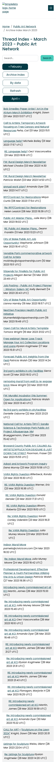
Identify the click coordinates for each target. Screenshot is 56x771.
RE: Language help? (16, 151)
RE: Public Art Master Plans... (21, 228)
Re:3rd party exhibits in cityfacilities (24, 410)
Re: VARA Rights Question (22, 516)
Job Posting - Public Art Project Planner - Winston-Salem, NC (27, 287)
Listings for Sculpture (16, 744)
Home (6, 26)
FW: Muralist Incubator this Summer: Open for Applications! (25, 397)
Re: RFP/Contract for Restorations (25, 207)
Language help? (13, 141)
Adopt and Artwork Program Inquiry (25, 464)
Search (47, 58)
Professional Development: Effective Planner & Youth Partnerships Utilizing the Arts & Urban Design (26, 573)
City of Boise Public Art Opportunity (25, 300)
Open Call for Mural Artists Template (26, 328)
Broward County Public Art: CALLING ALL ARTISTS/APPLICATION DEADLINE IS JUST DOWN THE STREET (27, 449)
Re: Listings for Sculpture (19, 754)
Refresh (15, 91)
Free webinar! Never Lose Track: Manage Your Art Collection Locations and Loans (26, 342)
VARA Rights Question (16, 474)
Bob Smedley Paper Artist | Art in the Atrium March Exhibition (25, 110)
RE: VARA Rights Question (19, 485)
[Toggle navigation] (51, 8)
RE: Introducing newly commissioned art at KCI (24, 703)
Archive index (15, 75)
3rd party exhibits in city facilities (23, 371)
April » (16, 99)
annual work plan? (14, 186)
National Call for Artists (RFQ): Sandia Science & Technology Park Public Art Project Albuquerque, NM (26, 427)
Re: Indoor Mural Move (17, 559)
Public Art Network (24, 26)
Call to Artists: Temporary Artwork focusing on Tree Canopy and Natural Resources (26, 126)
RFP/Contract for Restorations (22, 197)
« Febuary (15, 66)
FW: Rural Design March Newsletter (24, 162)
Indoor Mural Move (14, 544)
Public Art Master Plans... (18, 218)
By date (15, 83)
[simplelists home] (11, 8)
